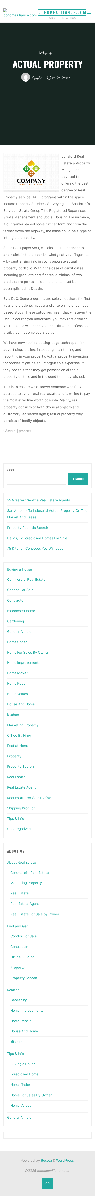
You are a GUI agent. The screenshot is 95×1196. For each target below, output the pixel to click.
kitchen (13, 715)
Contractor (16, 600)
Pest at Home (18, 746)
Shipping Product (21, 808)
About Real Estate (21, 862)
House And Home (21, 704)
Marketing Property (23, 725)
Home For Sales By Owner (28, 652)
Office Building (19, 735)
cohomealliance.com (62, 12)
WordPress (65, 1160)
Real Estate (16, 777)
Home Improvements (23, 662)
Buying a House (19, 569)
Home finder (17, 642)
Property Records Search (27, 528)
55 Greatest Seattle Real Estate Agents (38, 500)
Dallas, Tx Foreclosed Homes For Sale (37, 538)
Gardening (15, 621)
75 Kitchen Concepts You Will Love (35, 548)
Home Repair (17, 683)
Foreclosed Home (21, 611)
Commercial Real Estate (26, 579)
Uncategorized (19, 829)
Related (13, 990)
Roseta (46, 1160)
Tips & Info (15, 818)
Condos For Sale (20, 590)
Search (13, 470)
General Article (19, 631)
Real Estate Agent (21, 787)
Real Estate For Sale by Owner (31, 798)
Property (45, 53)
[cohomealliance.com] (20, 13)
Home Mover (17, 673)
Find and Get (17, 926)
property (25, 431)
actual (11, 431)
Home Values (17, 694)
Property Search (20, 766)
